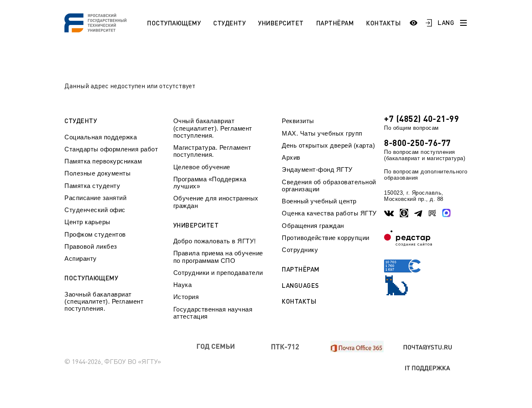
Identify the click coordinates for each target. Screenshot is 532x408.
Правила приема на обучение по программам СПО (218, 257)
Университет (281, 23)
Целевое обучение (201, 167)
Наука (182, 284)
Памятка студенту (92, 185)
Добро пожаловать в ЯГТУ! (214, 241)
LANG (445, 22)
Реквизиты (298, 120)
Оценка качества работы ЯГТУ (329, 213)
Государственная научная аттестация (213, 313)
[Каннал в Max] (446, 213)
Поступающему (174, 23)
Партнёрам (335, 23)
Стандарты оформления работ (111, 149)
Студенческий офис (95, 209)
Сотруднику (300, 249)
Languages (300, 285)
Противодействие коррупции (325, 237)
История (186, 296)
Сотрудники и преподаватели (218, 272)
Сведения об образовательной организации (329, 185)
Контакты (383, 23)
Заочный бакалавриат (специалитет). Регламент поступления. (103, 301)
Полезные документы (97, 173)
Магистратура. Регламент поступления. (212, 151)
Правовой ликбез (90, 246)
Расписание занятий (95, 197)
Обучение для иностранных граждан (216, 202)
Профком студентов (95, 234)
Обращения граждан (313, 225)
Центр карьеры (87, 221)
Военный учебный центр (319, 201)
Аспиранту (80, 258)
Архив (291, 157)
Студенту (229, 23)
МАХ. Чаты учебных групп (322, 133)
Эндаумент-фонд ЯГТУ (317, 169)
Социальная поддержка (100, 137)
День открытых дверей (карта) (328, 145)
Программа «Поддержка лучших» (209, 183)
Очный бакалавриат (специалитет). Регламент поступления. (212, 128)
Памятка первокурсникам (103, 161)
